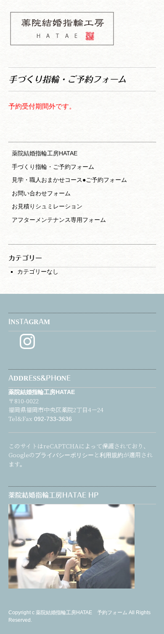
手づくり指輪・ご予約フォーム (53, 166)
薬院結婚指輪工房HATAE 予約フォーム (82, 612)
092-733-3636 (53, 419)
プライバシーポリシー (64, 455)
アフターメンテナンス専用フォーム (59, 219)
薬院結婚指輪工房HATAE (44, 153)
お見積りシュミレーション (47, 206)
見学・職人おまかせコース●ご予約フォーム (69, 179)
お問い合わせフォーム (41, 193)
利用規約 (111, 455)
